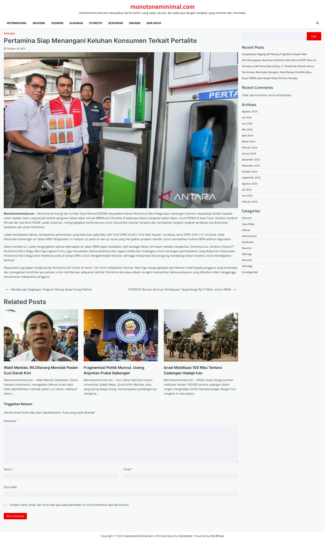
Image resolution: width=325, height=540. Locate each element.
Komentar (11, 421)
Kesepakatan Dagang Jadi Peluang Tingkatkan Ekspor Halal (274, 54)
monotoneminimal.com (162, 6)
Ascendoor (185, 536)
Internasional (17, 23)
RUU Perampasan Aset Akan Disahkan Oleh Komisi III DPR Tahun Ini (279, 60)
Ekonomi (57, 23)
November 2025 (251, 165)
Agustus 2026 (249, 111)
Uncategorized (250, 272)
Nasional (39, 23)
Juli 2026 (247, 117)
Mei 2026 (247, 129)
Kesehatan (115, 23)
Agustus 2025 (249, 183)
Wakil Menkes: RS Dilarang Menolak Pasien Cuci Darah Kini (41, 370)
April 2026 (247, 135)
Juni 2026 (247, 123)
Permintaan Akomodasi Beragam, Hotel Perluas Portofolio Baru (276, 72)
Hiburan (134, 23)
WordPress (217, 536)
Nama (8, 469)
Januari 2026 (249, 153)
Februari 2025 (249, 201)
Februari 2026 (249, 147)
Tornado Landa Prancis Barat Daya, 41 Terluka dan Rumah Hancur (278, 66)
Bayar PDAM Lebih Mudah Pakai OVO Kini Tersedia (269, 78)
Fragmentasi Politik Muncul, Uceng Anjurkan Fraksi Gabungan (114, 370)
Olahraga (76, 23)
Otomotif (95, 23)
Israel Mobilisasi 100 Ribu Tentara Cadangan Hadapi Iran (193, 370)
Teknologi (247, 266)
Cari (314, 36)
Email (128, 469)
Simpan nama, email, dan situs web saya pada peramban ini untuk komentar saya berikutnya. (69, 504)
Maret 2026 (248, 141)
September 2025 (251, 177)
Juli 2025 (247, 189)
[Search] (317, 23)
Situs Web (10, 487)
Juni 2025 (247, 195)
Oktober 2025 (249, 171)
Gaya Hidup (153, 23)
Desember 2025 (251, 159)
